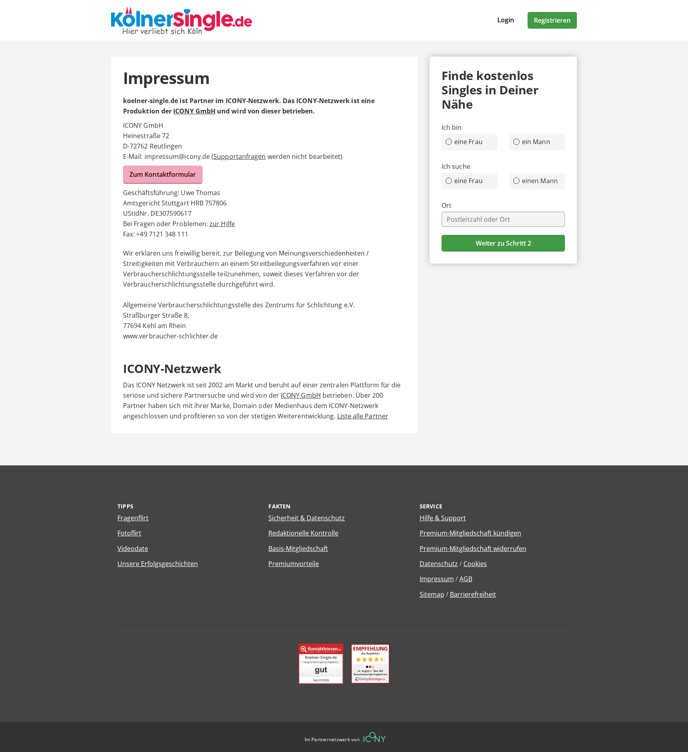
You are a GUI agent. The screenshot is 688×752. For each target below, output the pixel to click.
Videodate (132, 548)
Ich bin (452, 127)
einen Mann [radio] (540, 180)
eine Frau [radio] (468, 141)
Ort (447, 205)
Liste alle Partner (362, 416)
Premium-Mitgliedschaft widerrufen (473, 548)
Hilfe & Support (443, 518)
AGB (465, 578)
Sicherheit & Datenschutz (306, 518)
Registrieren (552, 20)
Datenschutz (439, 563)
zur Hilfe (222, 223)
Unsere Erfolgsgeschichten (157, 563)
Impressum (437, 578)
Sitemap (432, 594)
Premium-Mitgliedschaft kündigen (470, 533)
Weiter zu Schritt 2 (503, 243)
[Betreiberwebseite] (375, 737)
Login (505, 20)
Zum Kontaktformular (162, 174)
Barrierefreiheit (473, 594)
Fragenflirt (133, 518)
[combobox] (503, 219)
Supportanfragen (239, 156)
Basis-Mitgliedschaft (298, 548)
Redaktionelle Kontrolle (303, 533)
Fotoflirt (129, 533)
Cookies (475, 563)
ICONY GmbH (194, 111)
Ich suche (456, 166)
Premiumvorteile (293, 563)
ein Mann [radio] (536, 141)
